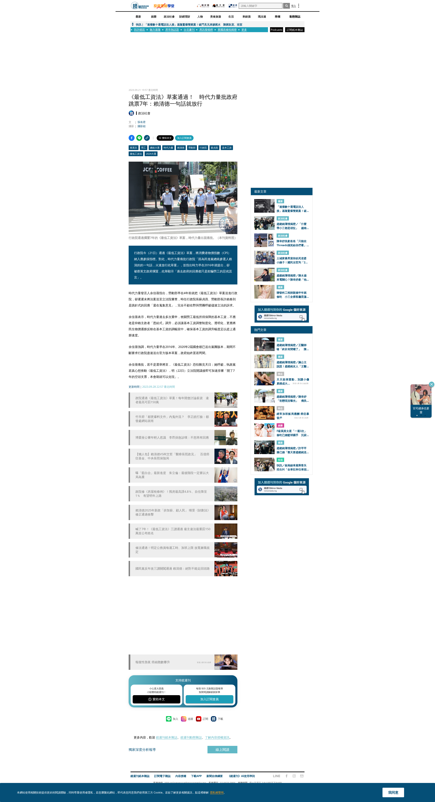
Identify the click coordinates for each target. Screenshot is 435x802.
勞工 (143, 147)
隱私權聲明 (217, 792)
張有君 (141, 122)
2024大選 (151, 153)
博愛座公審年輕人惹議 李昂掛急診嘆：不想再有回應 (172, 437)
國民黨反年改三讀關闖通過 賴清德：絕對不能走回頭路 (172, 568)
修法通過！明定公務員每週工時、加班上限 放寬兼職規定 (172, 550)
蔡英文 (133, 147)
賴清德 (180, 147)
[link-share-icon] (147, 138)
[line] (277, 776)
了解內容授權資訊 (217, 737)
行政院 (203, 147)
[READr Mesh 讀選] (233, 5)
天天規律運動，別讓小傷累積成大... (293, 381)
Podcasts (276, 30)
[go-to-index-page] (140, 6)
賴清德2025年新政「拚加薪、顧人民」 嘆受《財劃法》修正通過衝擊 (172, 512)
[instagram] (294, 776)
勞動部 (192, 147)
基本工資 (227, 147)
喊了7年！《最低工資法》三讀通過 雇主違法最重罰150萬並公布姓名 (172, 531)
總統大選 (155, 147)
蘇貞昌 (214, 147)
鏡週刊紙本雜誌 (166, 737)
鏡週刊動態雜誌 (191, 737)
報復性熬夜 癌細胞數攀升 (152, 662)
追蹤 (190, 719)
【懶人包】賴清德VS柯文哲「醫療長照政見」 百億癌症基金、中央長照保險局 (172, 456)
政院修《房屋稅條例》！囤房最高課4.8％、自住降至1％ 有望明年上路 (171, 493)
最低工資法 (136, 153)
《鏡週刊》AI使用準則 (241, 776)
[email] (302, 776)
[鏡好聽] (203, 5)
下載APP (196, 776)
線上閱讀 (222, 749)
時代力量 (168, 147)
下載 (220, 719)
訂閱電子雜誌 (162, 776)
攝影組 (141, 126)
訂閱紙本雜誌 (295, 30)
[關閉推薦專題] (431, 384)
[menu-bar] (298, 5)
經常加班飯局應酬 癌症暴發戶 (293, 415)
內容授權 (180, 776)
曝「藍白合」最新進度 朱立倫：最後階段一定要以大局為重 (172, 475)
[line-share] (139, 138)
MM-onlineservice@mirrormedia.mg (185, 782)
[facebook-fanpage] (286, 776)
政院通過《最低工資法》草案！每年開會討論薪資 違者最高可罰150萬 (172, 400)
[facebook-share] (132, 138)
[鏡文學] (219, 5)
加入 (175, 719)
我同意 (393, 792)
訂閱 (205, 719)
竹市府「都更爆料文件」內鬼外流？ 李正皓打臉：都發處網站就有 (172, 419)
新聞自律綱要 (214, 776)
